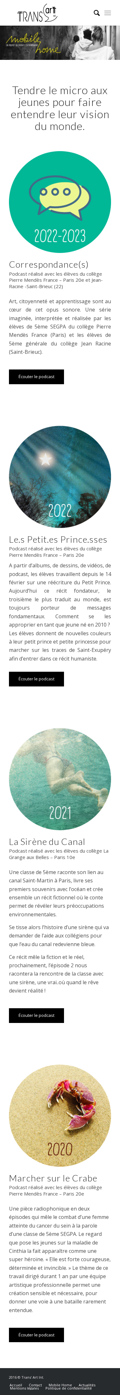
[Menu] (107, 12)
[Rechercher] (93, 13)
